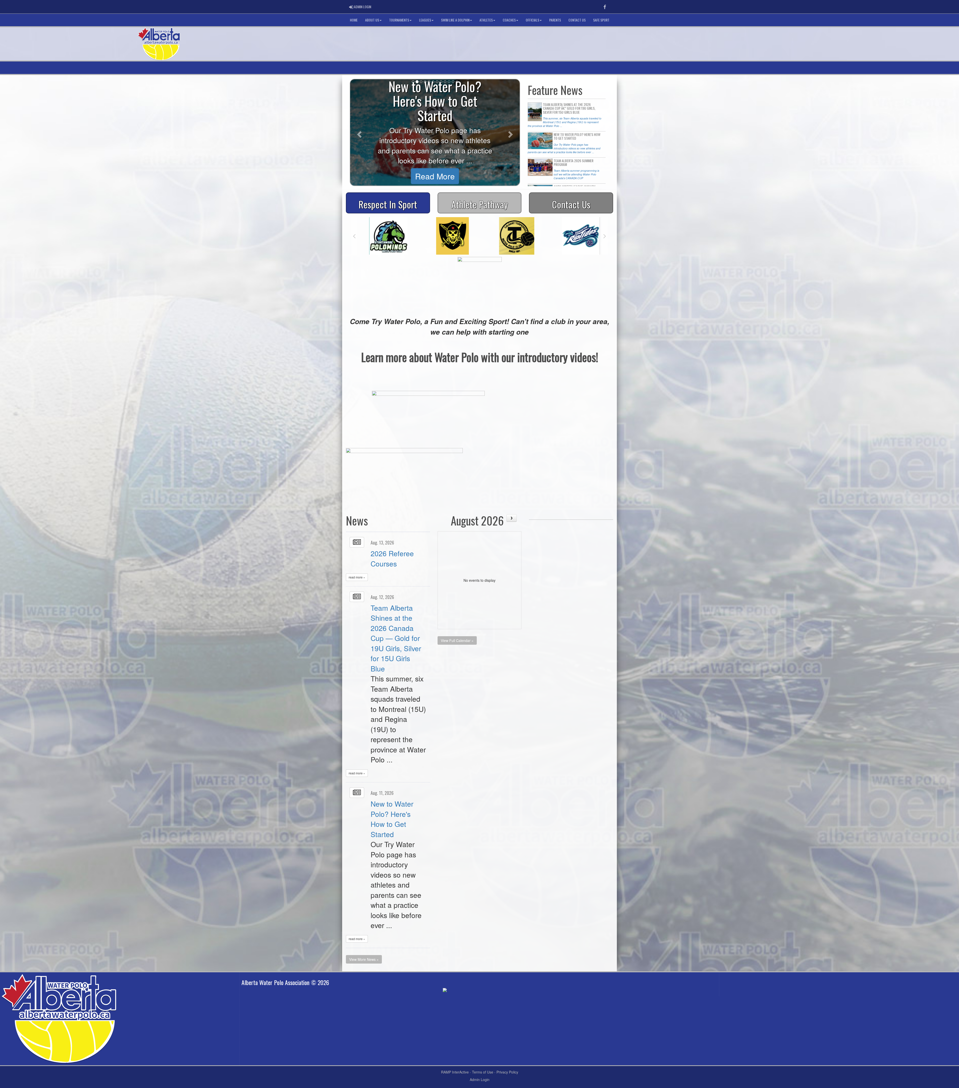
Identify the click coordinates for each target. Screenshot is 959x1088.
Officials (532, 19)
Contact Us (577, 19)
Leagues (425, 19)
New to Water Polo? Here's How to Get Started (392, 818)
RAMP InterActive (455, 1072)
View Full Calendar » (457, 640)
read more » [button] (357, 577)
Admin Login (479, 1079)
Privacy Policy (507, 1072)
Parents (555, 19)
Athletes (486, 19)
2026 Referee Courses (392, 558)
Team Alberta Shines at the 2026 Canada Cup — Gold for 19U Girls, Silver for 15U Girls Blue (396, 637)
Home (354, 19)
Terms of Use (482, 1072)
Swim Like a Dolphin (455, 19)
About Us (372, 19)
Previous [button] (354, 236)
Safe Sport (601, 19)
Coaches (509, 19)
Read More (435, 176)
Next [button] (605, 236)
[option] (383, 236)
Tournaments (399, 19)
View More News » (364, 959)
